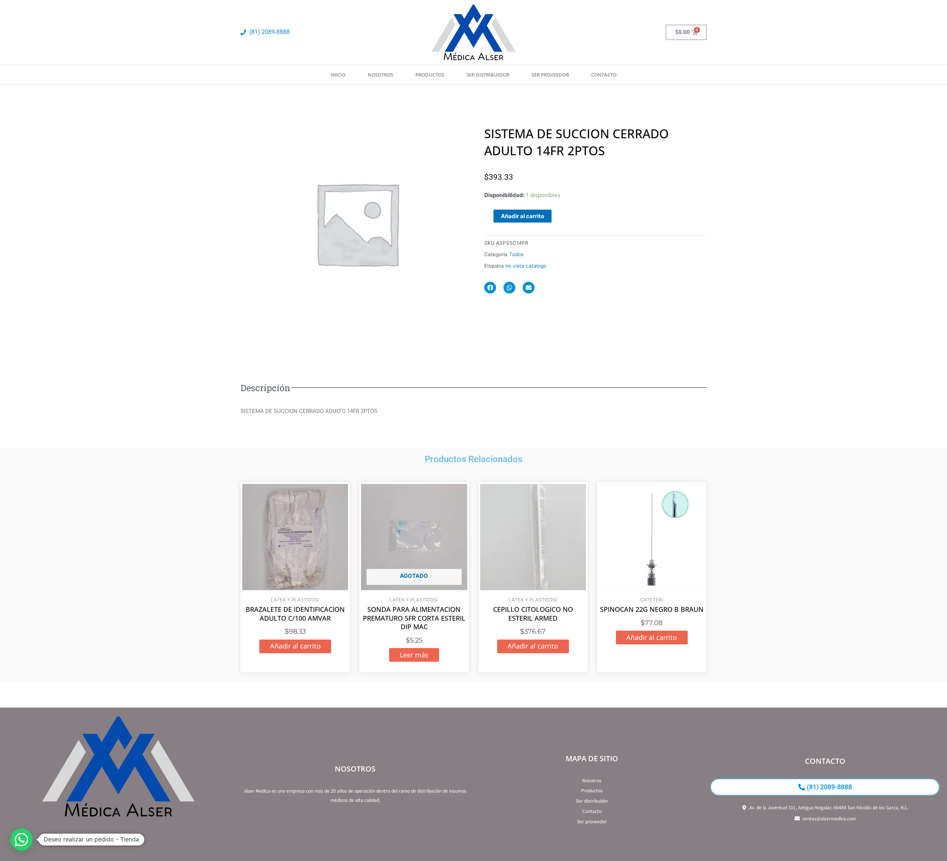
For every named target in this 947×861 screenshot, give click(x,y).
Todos (516, 254)
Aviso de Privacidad (118, 839)
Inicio (338, 74)
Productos (429, 74)
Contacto (604, 74)
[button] (21, 839)
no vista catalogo (525, 266)
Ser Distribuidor (487, 74)
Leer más (414, 654)
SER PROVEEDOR (550, 74)
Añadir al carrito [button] (295, 645)
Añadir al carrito (522, 216)
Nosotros (380, 74)
